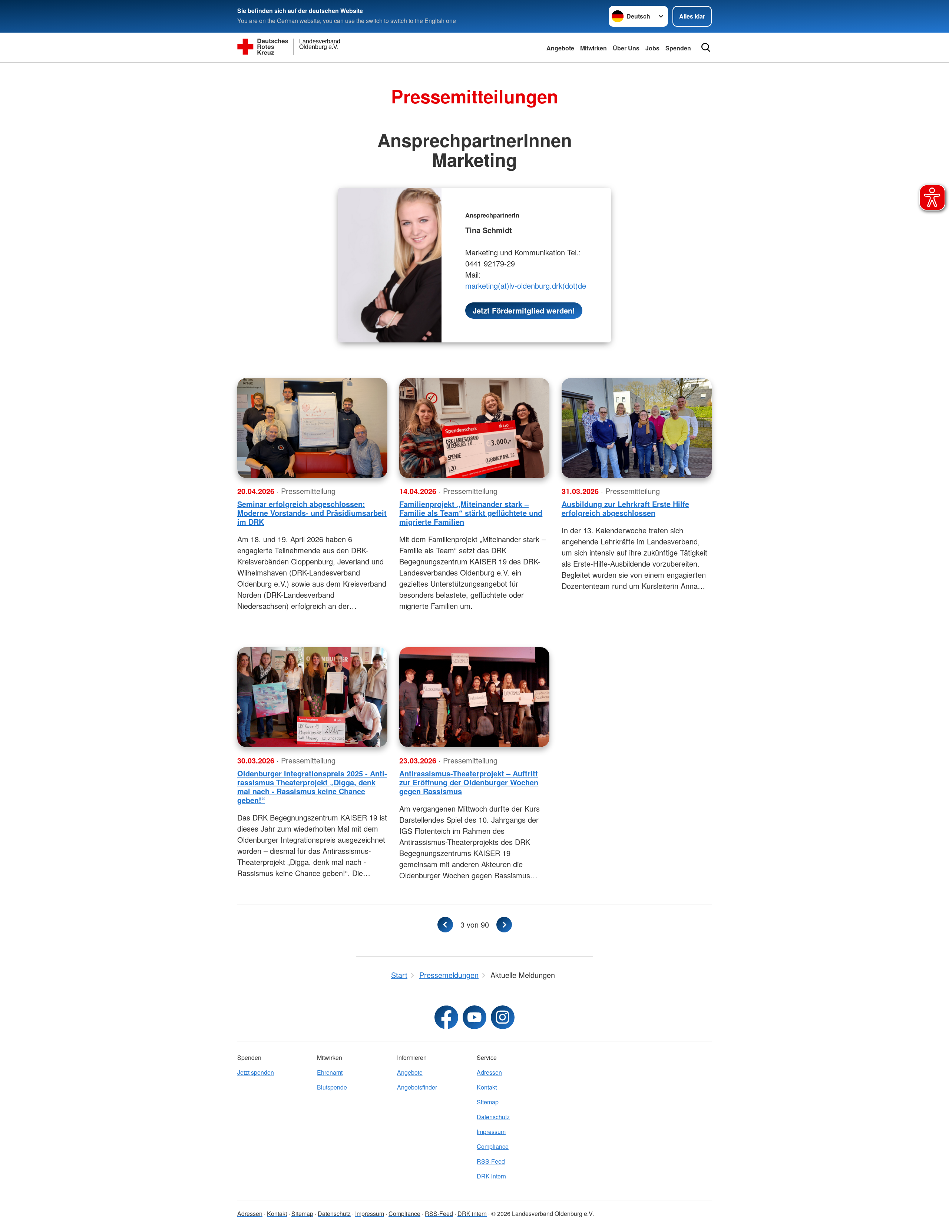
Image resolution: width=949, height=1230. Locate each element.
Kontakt (487, 1087)
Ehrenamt (330, 1072)
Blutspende (332, 1087)
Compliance (493, 1146)
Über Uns (626, 48)
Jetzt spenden (255, 1072)
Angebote (560, 48)
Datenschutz (493, 1117)
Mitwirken (593, 48)
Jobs (652, 48)
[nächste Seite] (504, 924)
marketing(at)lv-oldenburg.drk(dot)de (525, 285)
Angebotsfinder (417, 1087)
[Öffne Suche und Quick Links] (706, 47)
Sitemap (488, 1102)
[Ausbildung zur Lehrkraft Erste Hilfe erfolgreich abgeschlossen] (637, 428)
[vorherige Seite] (445, 924)
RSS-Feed (491, 1161)
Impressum (491, 1131)
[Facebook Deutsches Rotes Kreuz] (446, 1017)
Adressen (489, 1072)
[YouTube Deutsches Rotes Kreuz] (474, 1017)
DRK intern (491, 1176)
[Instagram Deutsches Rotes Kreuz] (503, 1017)
